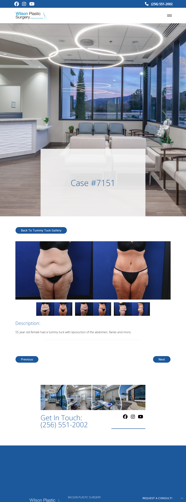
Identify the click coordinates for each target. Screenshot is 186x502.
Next (161, 359)
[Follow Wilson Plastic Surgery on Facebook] (16, 4)
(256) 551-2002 (161, 4)
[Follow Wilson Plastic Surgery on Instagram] (24, 4)
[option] (93, 270)
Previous (27, 359)
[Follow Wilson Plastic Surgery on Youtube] (31, 4)
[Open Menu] (169, 15)
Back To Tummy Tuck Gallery (41, 230)
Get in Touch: (64, 421)
